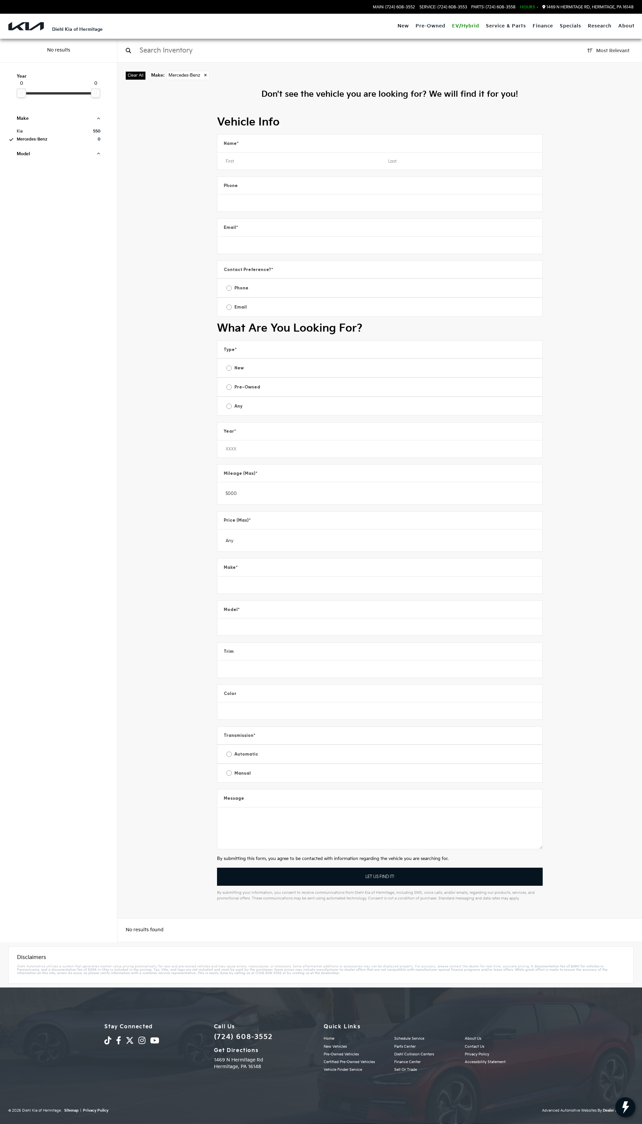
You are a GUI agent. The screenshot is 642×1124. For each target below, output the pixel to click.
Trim (229, 651)
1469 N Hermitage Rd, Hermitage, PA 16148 (589, 7)
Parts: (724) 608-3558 (493, 7)
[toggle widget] (625, 1107)
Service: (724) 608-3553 (443, 7)
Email (231, 227)
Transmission (239, 735)
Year (230, 431)
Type (230, 349)
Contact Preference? (248, 269)
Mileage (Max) (240, 473)
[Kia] (26, 26)
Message (234, 798)
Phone (231, 185)
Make (231, 567)
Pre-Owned (247, 387)
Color (230, 693)
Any (238, 406)
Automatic (246, 754)
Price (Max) (237, 520)
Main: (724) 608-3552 (394, 7)
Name (231, 143)
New (239, 368)
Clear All (135, 75)
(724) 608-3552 (243, 1037)
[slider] (21, 93)
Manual (242, 773)
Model (232, 609)
